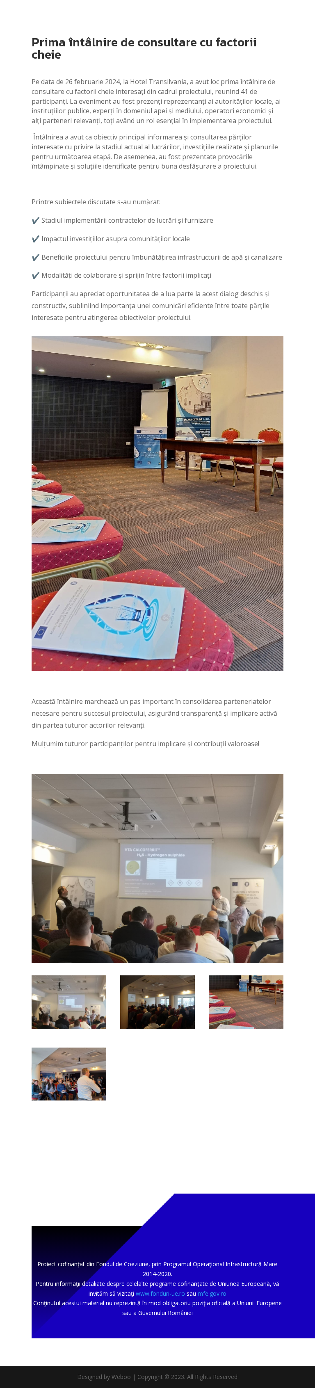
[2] (246, 1028)
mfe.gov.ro (212, 1293)
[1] (69, 1100)
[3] (157, 1028)
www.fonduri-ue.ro (160, 1293)
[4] (157, 963)
